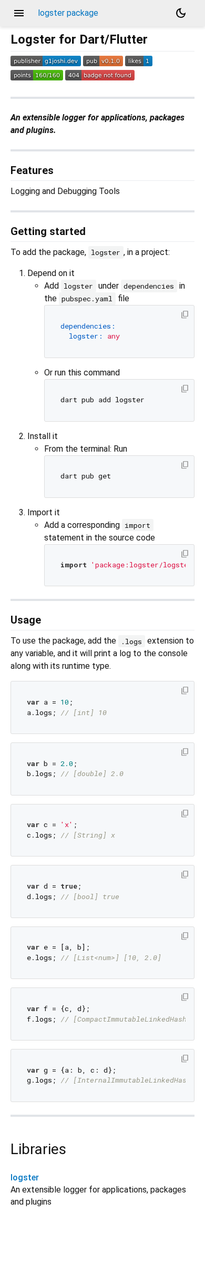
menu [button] (19, 13)
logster (25, 1178)
